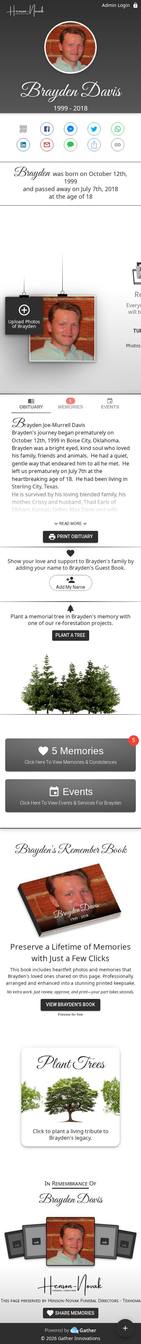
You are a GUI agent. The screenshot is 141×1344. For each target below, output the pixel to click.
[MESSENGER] (70, 129)
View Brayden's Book (70, 1004)
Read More (70, 523)
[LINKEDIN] (23, 144)
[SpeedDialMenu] (125, 1328)
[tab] (31, 403)
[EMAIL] (46, 144)
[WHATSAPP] (117, 129)
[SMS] (70, 144)
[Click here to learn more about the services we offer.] (70, 1285)
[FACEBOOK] (46, 129)
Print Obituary (74, 536)
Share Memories (74, 1313)
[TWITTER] (94, 129)
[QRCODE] (23, 129)
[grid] (70, 311)
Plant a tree (70, 635)
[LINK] (117, 144)
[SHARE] (94, 144)
